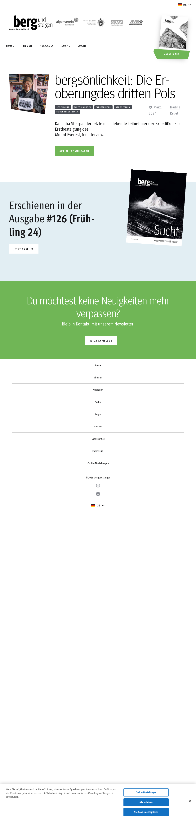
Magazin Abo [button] (172, 54)
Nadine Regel (175, 110)
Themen (98, 377)
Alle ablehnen (146, 802)
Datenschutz (98, 438)
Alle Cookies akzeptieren (146, 812)
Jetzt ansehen (24, 249)
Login (98, 414)
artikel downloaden (74, 151)
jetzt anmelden (101, 340)
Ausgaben (98, 389)
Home (98, 365)
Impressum (98, 451)
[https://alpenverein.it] (136, 23)
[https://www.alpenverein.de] (117, 23)
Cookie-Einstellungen (98, 463)
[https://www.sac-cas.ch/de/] (93, 23)
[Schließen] (190, 801)
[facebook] (98, 494)
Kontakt (98, 426)
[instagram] (98, 485)
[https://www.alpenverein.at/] (66, 23)
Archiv (98, 402)
